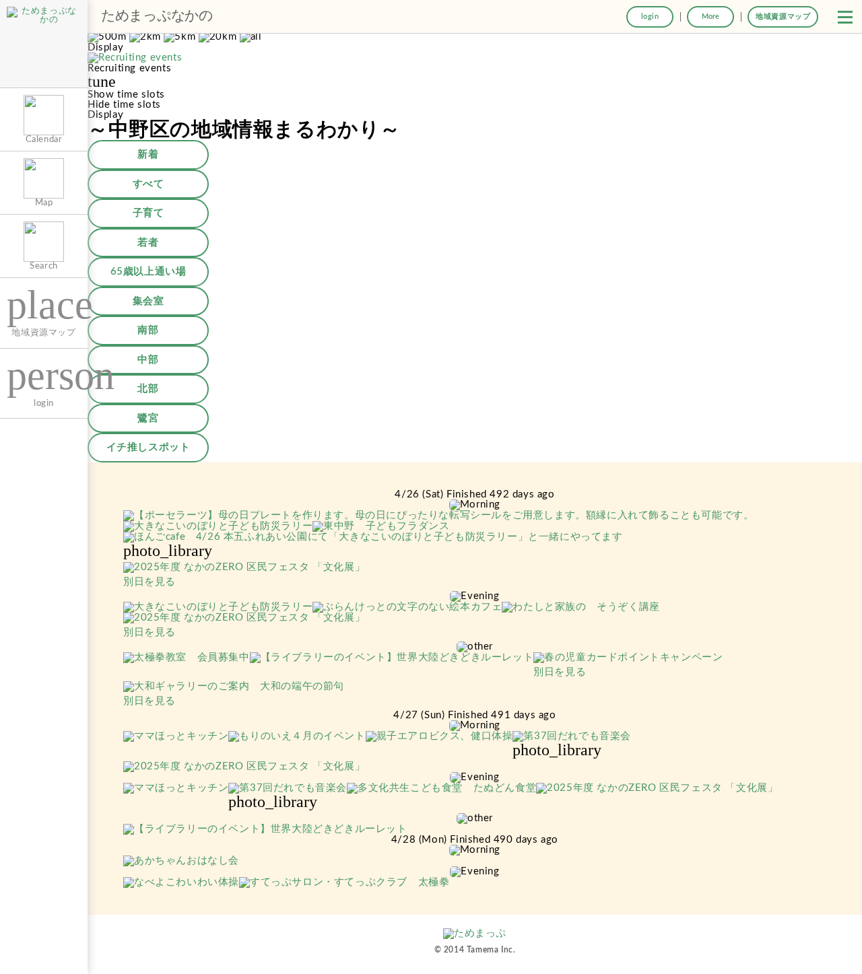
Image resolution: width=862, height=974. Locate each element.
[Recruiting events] (135, 58)
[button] (845, 17)
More (710, 16)
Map (44, 202)
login (650, 16)
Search (44, 266)
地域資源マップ (783, 16)
